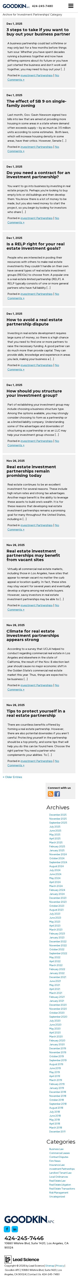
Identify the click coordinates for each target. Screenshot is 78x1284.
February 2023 (57, 933)
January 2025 (57, 850)
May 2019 (54, 1072)
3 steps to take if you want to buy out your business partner (38, 31)
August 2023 (56, 910)
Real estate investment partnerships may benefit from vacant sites (33, 555)
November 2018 (57, 1096)
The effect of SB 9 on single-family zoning (36, 103)
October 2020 (57, 1012)
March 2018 (55, 1127)
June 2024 (55, 874)
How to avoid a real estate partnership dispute (34, 321)
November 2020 (58, 1009)
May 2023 (54, 921)
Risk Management (58, 1192)
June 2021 (55, 981)
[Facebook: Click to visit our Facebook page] (7, 1229)
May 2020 (55, 1028)
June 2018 (55, 1115)
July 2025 (54, 826)
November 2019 (57, 1052)
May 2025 (54, 834)
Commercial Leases (59, 1153)
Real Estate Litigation (60, 1184)
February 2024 (57, 890)
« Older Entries (12, 777)
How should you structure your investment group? (34, 393)
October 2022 (56, 949)
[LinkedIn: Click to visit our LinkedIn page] (14, 1229)
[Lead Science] (21, 1259)
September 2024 (58, 862)
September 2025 (58, 822)
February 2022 (57, 969)
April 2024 (55, 882)
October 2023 (56, 906)
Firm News (54, 1161)
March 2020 (56, 1036)
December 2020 (58, 1005)
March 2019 (55, 1080)
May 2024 (55, 878)
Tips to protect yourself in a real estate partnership (36, 713)
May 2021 (54, 985)
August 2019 (56, 1064)
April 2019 (54, 1076)
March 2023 (55, 929)
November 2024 (58, 854)
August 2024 (56, 866)
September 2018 (58, 1104)
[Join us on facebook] (57, 793)
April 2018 (54, 1123)
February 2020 (57, 1040)
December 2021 (57, 977)
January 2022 (57, 973)
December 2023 (57, 898)
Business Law (56, 1149)
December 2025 (58, 814)
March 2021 (55, 993)
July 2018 (54, 1111)
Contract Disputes (58, 1157)
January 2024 (57, 894)
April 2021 (54, 989)
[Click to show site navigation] (71, 6)
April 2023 (54, 925)
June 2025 (55, 830)
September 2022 (58, 953)
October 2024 (57, 858)
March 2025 (56, 842)
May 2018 (54, 1119)
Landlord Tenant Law (60, 1172)
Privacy (60, 1265)
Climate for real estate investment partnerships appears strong (33, 635)
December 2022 (58, 941)
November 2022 (58, 945)
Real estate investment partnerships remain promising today (31, 471)
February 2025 (57, 846)
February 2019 (57, 1084)
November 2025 (58, 818)
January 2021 (56, 1001)
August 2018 (56, 1108)
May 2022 (54, 957)
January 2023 (56, 937)
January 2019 (56, 1088)
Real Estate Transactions (62, 1188)
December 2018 (57, 1092)
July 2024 (55, 870)
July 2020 (55, 1020)
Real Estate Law (57, 1180)
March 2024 (56, 886)
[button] (42, 6)
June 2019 (55, 1068)
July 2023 (54, 913)
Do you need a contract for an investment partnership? (38, 174)
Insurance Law (57, 1165)
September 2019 (58, 1060)
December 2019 (57, 1048)
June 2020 (55, 1024)
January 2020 (57, 1044)
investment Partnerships (37, 75)
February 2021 (57, 997)
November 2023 (58, 902)
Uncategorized (57, 1196)
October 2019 (56, 1056)
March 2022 (56, 965)
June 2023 (55, 917)
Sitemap (49, 1265)
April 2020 (55, 1032)
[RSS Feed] (51, 793)
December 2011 (57, 1131)
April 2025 (55, 838)
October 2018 (56, 1100)
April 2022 (55, 961)
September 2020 (58, 1016)
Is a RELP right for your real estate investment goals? (36, 246)
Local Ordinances (58, 1176)
